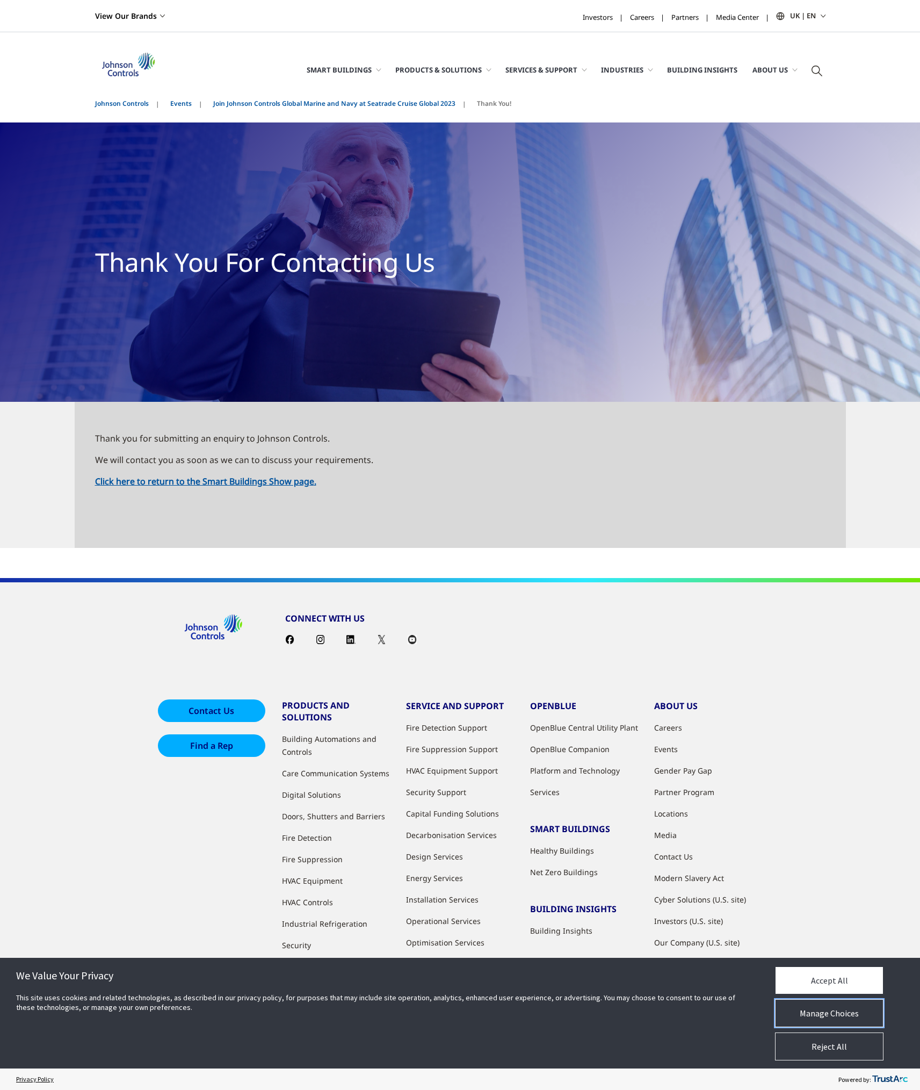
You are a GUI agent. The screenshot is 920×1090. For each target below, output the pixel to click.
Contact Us (211, 711)
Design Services (434, 856)
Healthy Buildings (562, 851)
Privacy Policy (35, 1079)
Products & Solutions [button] (438, 70)
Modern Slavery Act (689, 878)
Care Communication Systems (335, 773)
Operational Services (443, 921)
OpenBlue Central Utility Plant (584, 728)
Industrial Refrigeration (324, 924)
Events (181, 103)
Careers (642, 17)
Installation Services (442, 899)
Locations (671, 814)
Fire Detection (307, 838)
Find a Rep (211, 746)
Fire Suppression (312, 859)
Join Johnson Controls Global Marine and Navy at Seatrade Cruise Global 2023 (334, 103)
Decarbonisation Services (451, 835)
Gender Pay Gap (683, 771)
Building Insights (702, 70)
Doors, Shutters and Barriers (333, 816)
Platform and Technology (575, 771)
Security (296, 945)
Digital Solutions (311, 795)
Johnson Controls (122, 103)
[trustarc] (890, 1079)
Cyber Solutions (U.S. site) (700, 899)
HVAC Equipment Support (452, 771)
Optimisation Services (445, 942)
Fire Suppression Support (452, 749)
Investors (598, 17)
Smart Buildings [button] (339, 70)
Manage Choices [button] (829, 1013)
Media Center (737, 17)
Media (665, 835)
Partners (685, 17)
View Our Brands (126, 16)
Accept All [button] (829, 980)
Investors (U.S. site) (688, 921)
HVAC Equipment (312, 881)
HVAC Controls (307, 902)
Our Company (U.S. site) (697, 942)
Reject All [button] (829, 1046)
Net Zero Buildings (564, 872)
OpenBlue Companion (570, 749)
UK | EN (803, 15)
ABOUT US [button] (770, 70)
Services (545, 792)
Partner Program (684, 792)
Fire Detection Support (446, 728)
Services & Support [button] (541, 70)
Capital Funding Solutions (452, 814)
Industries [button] (622, 70)
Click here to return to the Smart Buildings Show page (204, 481)
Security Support (436, 792)
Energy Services (434, 878)
